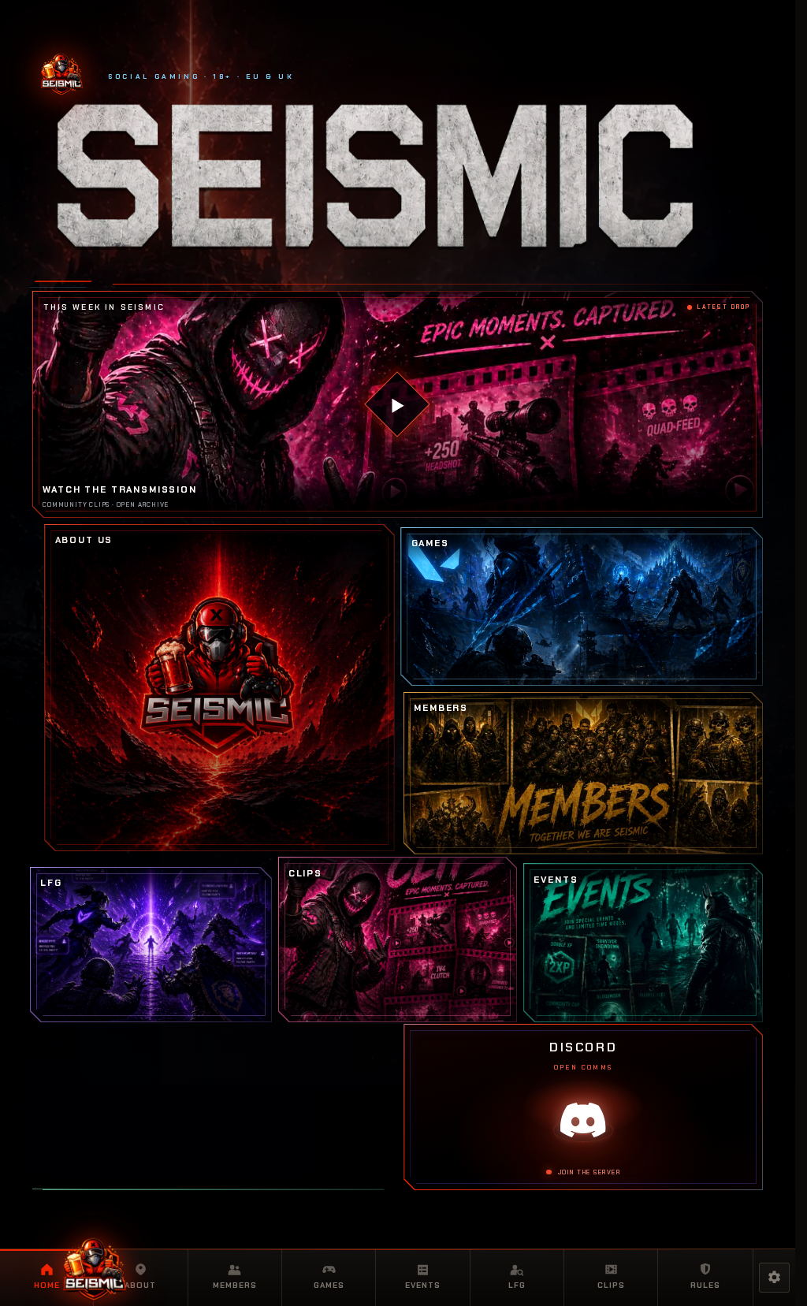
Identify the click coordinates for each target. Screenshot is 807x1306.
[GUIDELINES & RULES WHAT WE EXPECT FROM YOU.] (213, 1189)
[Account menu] (774, 1278)
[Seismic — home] (94, 1268)
